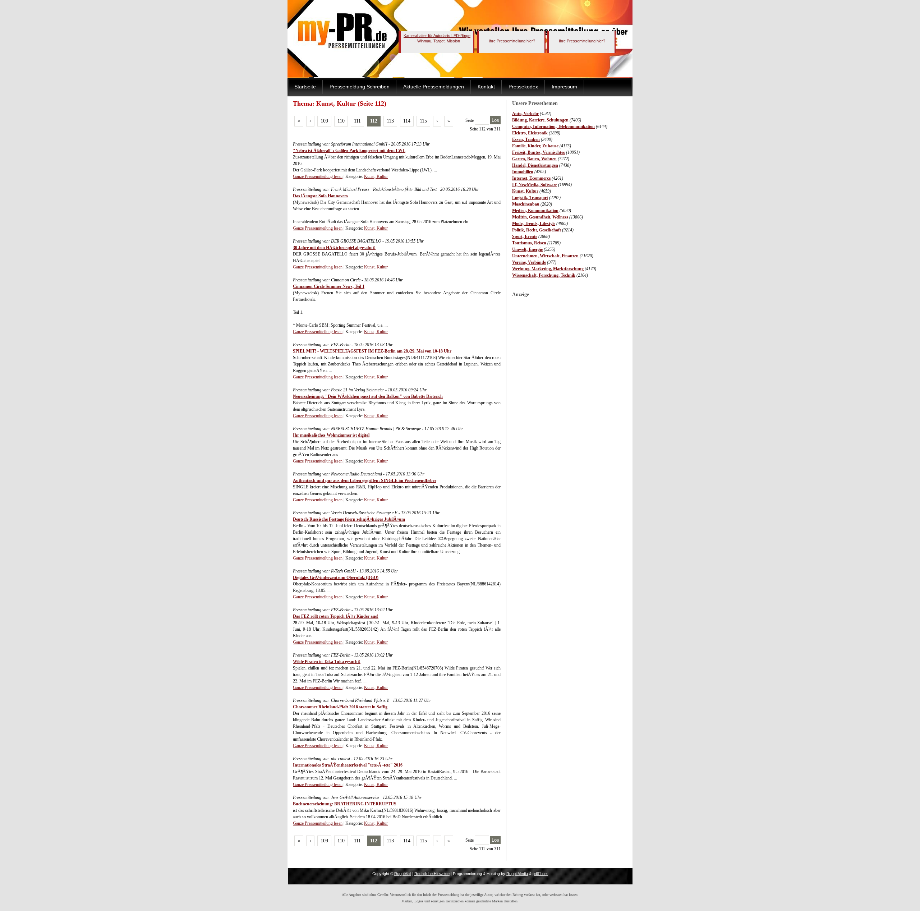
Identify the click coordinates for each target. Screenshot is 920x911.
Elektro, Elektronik (530, 132)
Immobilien (522, 171)
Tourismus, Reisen (529, 242)
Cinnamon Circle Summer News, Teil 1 (328, 286)
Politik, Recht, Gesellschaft (536, 230)
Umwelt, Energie (527, 249)
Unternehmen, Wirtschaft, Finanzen (545, 255)
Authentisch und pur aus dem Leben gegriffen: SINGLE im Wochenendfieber (364, 480)
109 (324, 121)
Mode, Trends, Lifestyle (533, 223)
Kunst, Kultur (525, 191)
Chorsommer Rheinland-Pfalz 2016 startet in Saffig (340, 706)
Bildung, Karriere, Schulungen (540, 120)
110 (341, 121)
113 (390, 121)
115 (423, 121)
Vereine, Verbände (529, 262)
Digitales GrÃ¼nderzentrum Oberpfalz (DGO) (335, 577)
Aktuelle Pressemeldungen (433, 86)
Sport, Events (524, 236)
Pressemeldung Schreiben (360, 86)
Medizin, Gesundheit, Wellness (540, 217)
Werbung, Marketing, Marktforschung (548, 268)
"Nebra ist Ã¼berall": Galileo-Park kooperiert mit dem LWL (349, 150)
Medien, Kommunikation (535, 210)
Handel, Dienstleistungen (535, 165)
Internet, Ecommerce (531, 178)
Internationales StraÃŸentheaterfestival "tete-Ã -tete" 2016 (347, 765)
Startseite (305, 86)
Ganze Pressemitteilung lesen (317, 176)
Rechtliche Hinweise (432, 873)
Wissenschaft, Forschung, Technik (543, 275)
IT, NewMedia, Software (534, 184)
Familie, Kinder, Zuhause (535, 145)
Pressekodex (523, 86)
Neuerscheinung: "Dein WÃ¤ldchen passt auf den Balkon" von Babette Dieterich (368, 396)
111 (357, 121)
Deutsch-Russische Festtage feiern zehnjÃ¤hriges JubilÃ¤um (349, 519)
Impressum (564, 86)
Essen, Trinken (526, 139)
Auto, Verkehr (525, 113)
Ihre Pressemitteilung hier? (512, 41)
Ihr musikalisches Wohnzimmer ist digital (331, 435)
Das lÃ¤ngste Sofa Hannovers (320, 195)
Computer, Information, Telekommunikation (553, 126)
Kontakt (486, 86)
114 (406, 121)
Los (495, 120)
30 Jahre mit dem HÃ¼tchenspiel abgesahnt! (334, 247)
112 (373, 121)
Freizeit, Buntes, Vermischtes (538, 152)
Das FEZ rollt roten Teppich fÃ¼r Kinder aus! (335, 616)
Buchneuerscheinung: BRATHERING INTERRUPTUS (344, 803)
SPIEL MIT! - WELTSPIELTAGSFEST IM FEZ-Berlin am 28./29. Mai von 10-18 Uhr (372, 351)
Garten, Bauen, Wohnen (534, 158)
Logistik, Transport (530, 197)
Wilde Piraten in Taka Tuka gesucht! (326, 661)
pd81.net (540, 873)
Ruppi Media (517, 873)
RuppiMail (402, 873)
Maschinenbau (525, 204)
